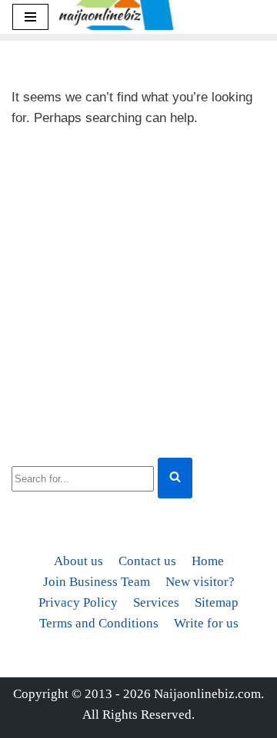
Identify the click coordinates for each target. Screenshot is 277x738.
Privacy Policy (78, 602)
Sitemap (217, 602)
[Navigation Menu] (30, 17)
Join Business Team (96, 581)
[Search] (175, 478)
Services (156, 602)
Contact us (147, 561)
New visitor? (200, 581)
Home (208, 561)
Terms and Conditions (99, 623)
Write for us (206, 623)
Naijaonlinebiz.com (207, 694)
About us (78, 561)
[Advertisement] (138, 289)
